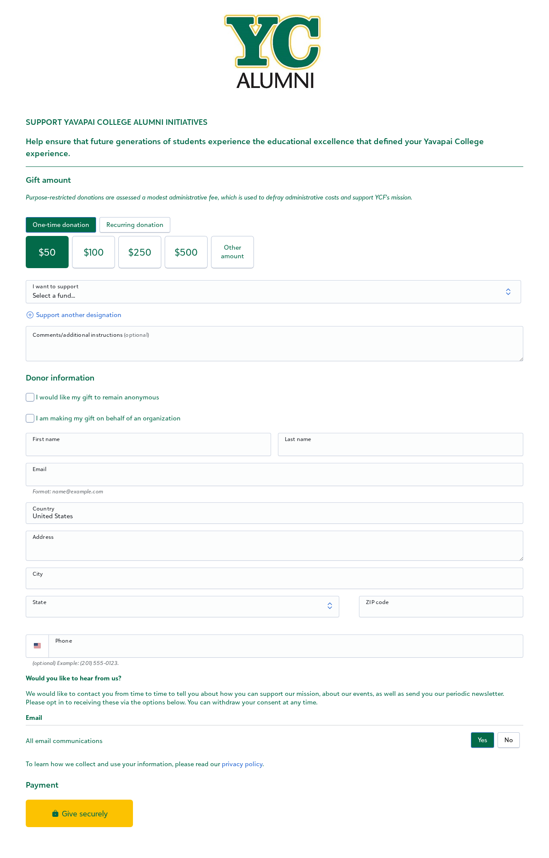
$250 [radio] (139, 252)
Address (43, 536)
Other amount (232, 251)
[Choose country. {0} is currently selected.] (37, 646)
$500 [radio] (186, 252)
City (38, 573)
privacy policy (242, 764)
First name (46, 438)
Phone (63, 640)
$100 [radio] (94, 252)
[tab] (61, 225)
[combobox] (274, 518)
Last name (298, 438)
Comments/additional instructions (91, 334)
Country (43, 508)
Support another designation (77, 315)
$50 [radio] (47, 252)
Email (39, 468)
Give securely (84, 813)
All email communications (64, 741)
